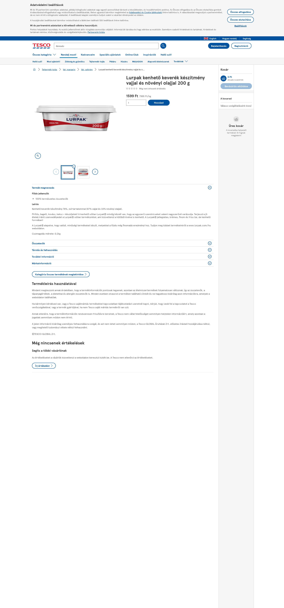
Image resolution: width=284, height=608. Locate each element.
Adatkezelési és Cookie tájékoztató (145, 12)
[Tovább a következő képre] (95, 172)
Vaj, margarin (69, 69)
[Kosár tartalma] (223, 78)
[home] (34, 69)
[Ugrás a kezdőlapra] (41, 46)
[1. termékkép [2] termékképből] (75, 118)
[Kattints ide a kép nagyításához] (38, 156)
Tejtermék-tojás (49, 69)
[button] (210, 38)
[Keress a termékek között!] (163, 46)
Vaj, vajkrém (87, 69)
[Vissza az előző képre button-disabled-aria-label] (56, 172)
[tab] (68, 172)
